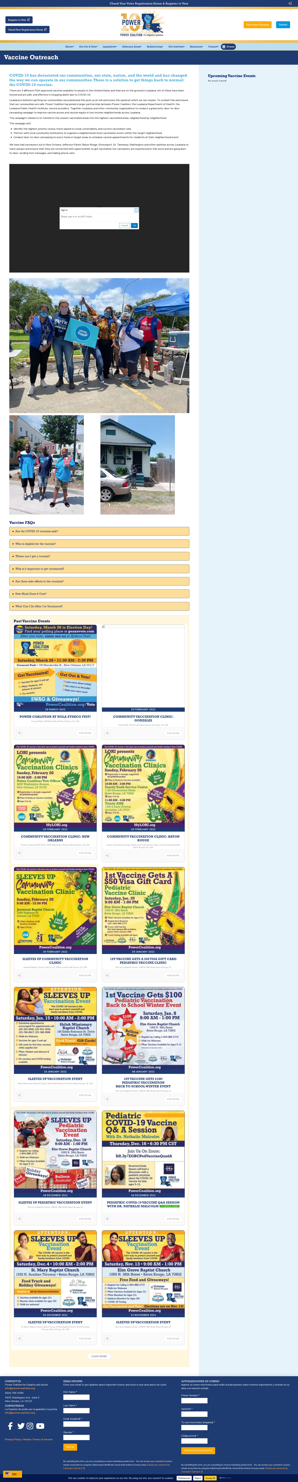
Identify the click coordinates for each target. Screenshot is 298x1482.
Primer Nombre (190, 1395)
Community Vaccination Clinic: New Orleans (55, 838)
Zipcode (68, 1432)
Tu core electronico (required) (198, 1422)
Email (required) (72, 1419)
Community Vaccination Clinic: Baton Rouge (143, 838)
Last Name (70, 1405)
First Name (70, 1392)
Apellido (186, 1409)
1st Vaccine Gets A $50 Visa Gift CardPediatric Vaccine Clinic (143, 960)
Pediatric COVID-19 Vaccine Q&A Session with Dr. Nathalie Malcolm (143, 1204)
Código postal (189, 1435)
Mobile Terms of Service (38, 1439)
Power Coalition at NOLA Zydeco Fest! (55, 716)
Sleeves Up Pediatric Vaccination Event (55, 1202)
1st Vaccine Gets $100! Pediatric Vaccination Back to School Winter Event (143, 1082)
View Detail (85, 733)
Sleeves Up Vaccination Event (55, 1079)
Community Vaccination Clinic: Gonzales (143, 718)
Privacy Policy (13, 1439)
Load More (99, 1356)
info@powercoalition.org (20, 1388)
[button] (228, 47)
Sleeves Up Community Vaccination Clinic (55, 960)
